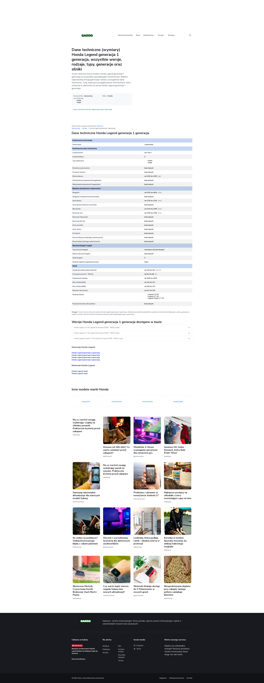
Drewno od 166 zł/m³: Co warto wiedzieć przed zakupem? (116, 449)
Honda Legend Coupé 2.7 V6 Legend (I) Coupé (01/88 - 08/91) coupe (98, 338)
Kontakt (105, 653)
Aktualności (78, 645)
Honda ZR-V (86, 401)
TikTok (138, 649)
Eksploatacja (148, 35)
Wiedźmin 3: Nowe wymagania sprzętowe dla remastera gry (146, 449)
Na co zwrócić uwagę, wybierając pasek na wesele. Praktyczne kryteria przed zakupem (115, 469)
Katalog (171, 35)
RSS (119, 646)
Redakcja (106, 646)
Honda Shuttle (147, 401)
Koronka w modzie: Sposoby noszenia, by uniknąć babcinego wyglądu (175, 542)
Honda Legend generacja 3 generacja (86, 357)
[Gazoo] (87, 35)
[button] (189, 35)
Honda (110, 96)
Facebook (139, 645)
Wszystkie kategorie (121, 656)
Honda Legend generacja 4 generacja (86, 360)
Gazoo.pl (100, 126)
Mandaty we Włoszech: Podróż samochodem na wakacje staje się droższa (85, 651)
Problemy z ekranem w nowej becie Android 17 (146, 494)
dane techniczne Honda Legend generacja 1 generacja (93, 109)
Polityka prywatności (176, 678)
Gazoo (80, 678)
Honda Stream (116, 401)
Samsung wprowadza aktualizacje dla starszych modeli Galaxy (86, 495)
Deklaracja (106, 649)
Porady (161, 35)
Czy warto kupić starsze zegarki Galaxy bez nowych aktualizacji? (116, 589)
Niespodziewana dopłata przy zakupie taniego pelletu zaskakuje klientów (177, 590)
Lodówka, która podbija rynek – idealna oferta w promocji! (147, 540)
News (138, 35)
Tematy (121, 661)
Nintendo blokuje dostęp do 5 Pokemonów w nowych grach (147, 589)
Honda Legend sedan (80, 371)
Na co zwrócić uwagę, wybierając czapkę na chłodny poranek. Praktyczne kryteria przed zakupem (86, 425)
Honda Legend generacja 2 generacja (86, 355)
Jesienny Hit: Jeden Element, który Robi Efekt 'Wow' (174, 449)
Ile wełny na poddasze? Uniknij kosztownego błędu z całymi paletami (85, 540)
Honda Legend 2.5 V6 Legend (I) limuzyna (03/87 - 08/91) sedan (96, 327)
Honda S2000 (178, 401)
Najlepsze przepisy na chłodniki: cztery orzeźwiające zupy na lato (177, 495)
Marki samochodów (125, 35)
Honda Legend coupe (80, 373)
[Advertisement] (132, 16)
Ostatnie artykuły (121, 650)
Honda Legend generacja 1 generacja (86, 353)
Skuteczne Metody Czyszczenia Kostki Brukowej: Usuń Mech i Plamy (85, 590)
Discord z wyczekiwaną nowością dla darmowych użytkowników (116, 540)
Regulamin (163, 678)
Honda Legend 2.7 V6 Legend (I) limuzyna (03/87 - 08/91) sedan (96, 333)
